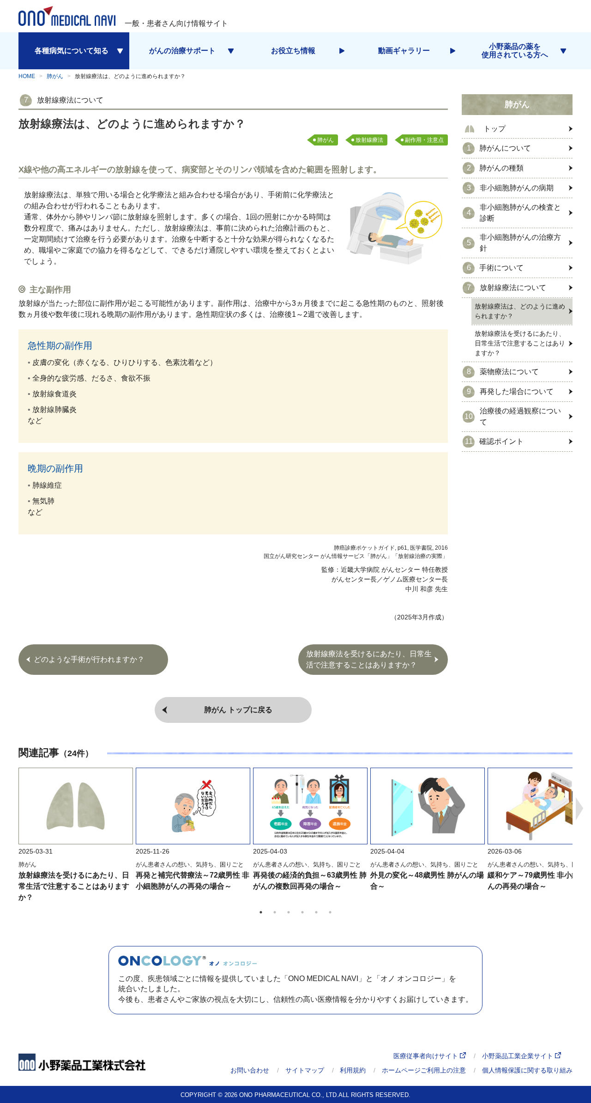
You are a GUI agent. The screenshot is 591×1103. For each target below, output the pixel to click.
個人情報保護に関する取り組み (527, 1070)
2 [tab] (274, 912)
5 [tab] (316, 912)
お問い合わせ (249, 1070)
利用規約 (353, 1070)
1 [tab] (260, 912)
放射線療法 (369, 140)
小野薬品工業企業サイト (518, 1056)
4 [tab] (302, 912)
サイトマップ (304, 1070)
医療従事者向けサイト (426, 1056)
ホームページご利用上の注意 (424, 1070)
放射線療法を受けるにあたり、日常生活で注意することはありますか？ (73, 886)
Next (579, 808)
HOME (26, 76)
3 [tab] (288, 912)
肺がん (55, 76)
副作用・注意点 (424, 140)
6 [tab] (330, 912)
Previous (11, 808)
